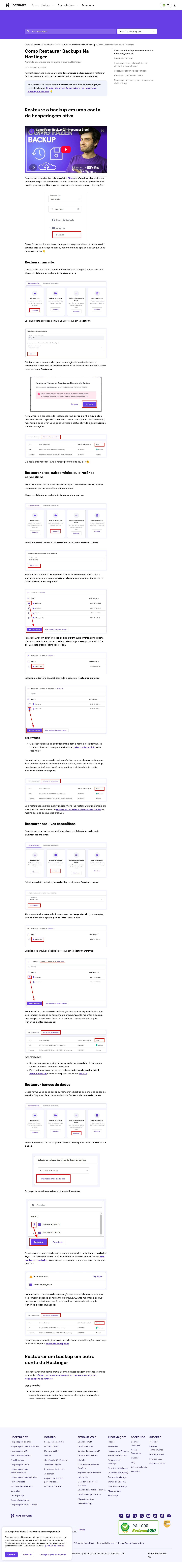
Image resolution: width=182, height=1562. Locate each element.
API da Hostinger (85, 1503)
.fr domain (49, 1473)
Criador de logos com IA (89, 1494)
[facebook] (128, 1515)
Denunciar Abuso (157, 1463)
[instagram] (135, 1515)
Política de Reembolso (84, 1543)
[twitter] (141, 1515)
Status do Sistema (117, 1481)
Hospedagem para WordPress (25, 1446)
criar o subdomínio (84, 747)
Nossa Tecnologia (136, 1451)
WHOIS (47, 1455)
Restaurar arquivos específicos (130, 70)
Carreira (134, 1457)
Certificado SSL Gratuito (56, 1460)
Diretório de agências (118, 1468)
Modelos (82, 1460)
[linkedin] (121, 1515)
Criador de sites (85, 1446)
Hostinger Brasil (156, 1454)
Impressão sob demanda (89, 1472)
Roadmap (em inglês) (118, 1472)
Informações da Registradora (130, 1543)
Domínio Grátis (51, 1451)
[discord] (169, 1515)
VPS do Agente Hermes (22, 1486)
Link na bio (83, 1477)
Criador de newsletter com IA (92, 1489)
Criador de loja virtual (88, 1455)
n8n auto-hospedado (21, 1455)
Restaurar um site (123, 58)
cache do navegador (57, 1343)
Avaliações (113, 1446)
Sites (71, 178)
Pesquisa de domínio (54, 1441)
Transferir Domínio (52, 1464)
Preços (35, 5)
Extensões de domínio (54, 1469)
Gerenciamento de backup (83, 44)
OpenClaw (15, 1491)
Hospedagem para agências (24, 1477)
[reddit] (155, 1515)
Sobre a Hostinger (135, 1443)
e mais (81, 1529)
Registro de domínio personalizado (53, 1480)
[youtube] (148, 1515)
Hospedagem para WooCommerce (19, 1471)
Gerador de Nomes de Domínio (88, 1466)
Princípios (135, 1471)
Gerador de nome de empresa (88, 1483)
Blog (133, 1462)
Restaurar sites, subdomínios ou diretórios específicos (130, 65)
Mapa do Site (114, 1491)
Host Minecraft (18, 1481)
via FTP (83, 1073)
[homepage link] (16, 5)
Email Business (17, 1460)
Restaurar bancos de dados (128, 75)
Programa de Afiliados (118, 1451)
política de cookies (54, 1545)
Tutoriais (153, 1441)
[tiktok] (162, 1515)
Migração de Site (86, 1499)
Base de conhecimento (156, 1448)
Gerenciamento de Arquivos (55, 44)
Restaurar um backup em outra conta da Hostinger (133, 82)
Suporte (36, 44)
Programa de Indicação (114, 1462)
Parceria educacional (118, 1455)
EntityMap (113, 1495)
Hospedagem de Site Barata (24, 1504)
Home (27, 44)
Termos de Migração (117, 1477)
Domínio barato (51, 1446)
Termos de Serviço (105, 1543)
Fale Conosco (155, 1459)
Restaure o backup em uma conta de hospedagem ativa (133, 52)
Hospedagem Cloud (20, 1464)
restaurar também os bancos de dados (78, 809)
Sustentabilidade (139, 1467)
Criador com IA (85, 1441)
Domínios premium (53, 1486)
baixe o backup (38, 1073)
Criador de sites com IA (89, 1451)
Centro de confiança (117, 1486)
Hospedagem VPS (19, 1451)
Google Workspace (20, 1500)
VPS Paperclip (17, 1495)
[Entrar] (174, 5)
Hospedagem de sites (21, 1441)
